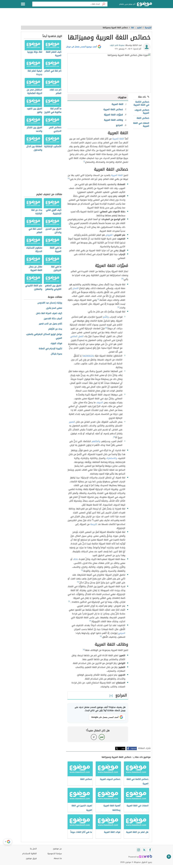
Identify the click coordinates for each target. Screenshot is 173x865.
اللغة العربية (118, 139)
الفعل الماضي (77, 336)
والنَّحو (106, 317)
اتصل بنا (33, 849)
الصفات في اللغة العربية (141, 124)
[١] (84, 161)
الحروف (99, 402)
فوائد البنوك (56, 343)
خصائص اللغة (143, 118)
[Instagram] (138, 850)
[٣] (122, 278)
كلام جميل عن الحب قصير (50, 324)
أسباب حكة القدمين (53, 319)
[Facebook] (150, 850)
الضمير (72, 422)
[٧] (84, 649)
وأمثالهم (96, 441)
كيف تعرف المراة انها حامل (49, 313)
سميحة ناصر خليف (117, 45)
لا (93, 737)
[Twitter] (144, 850)
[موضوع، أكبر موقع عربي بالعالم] (144, 4)
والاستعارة (112, 458)
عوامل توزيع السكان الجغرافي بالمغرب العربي (44, 336)
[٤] (98, 299)
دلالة (76, 559)
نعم (102, 737)
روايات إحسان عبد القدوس (49, 303)
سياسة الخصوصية (54, 853)
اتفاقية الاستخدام (29, 853)
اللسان (75, 288)
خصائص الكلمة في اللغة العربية (141, 103)
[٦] (82, 570)
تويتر (123, 748)
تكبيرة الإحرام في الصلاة (50, 349)
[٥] (106, 327)
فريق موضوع (31, 858)
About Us (58, 858)
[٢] (68, 178)
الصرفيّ (121, 633)
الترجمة (93, 524)
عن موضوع (57, 849)
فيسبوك (133, 748)
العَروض (109, 235)
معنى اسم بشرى (54, 308)
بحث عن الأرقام (55, 329)
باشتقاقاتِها (88, 356)
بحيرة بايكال (56, 354)
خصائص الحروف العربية (142, 111)
